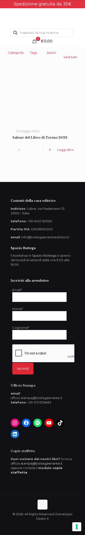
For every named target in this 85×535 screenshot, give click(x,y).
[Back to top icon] (42, 505)
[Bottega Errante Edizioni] (42, 18)
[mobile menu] (79, 18)
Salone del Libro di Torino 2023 (40, 138)
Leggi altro (65, 150)
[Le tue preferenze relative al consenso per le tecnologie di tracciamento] (76, 526)
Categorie (16, 52)
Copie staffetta (23, 451)
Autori (51, 52)
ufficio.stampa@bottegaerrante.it (36, 463)
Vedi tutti (70, 57)
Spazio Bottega (44, 255)
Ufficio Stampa (23, 385)
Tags (33, 52)
